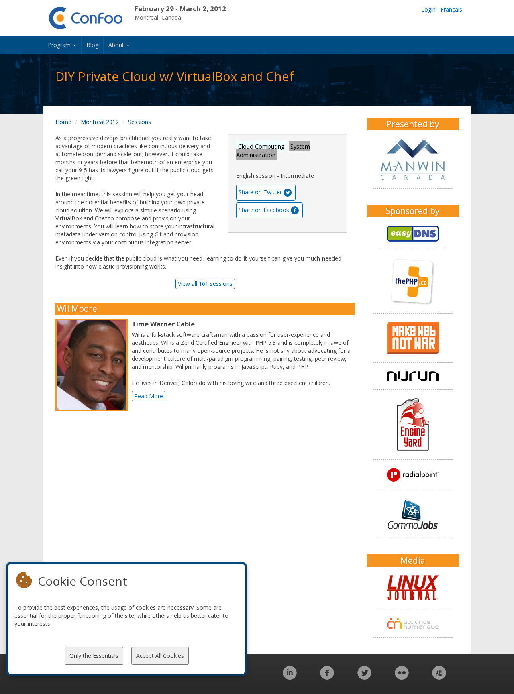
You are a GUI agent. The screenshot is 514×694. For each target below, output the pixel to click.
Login (428, 9)
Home (63, 122)
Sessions (139, 122)
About (117, 45)
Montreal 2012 (100, 122)
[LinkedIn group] (290, 677)
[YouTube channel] (439, 677)
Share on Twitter (260, 192)
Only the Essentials (93, 655)
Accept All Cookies (160, 655)
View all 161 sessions (205, 283)
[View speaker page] (93, 365)
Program (60, 45)
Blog (92, 45)
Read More (148, 396)
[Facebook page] (327, 677)
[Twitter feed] (364, 677)
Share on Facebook (264, 210)
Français (451, 9)
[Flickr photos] (402, 677)
